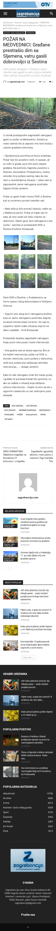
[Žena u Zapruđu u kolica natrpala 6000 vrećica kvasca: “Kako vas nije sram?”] (11, 756)
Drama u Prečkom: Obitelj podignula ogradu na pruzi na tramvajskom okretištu (35, 739)
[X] (23, 90)
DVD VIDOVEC (10, 410)
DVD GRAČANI (17, 406)
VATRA (43, 414)
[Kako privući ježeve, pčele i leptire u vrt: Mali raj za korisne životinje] (10, 630)
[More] (45, 90)
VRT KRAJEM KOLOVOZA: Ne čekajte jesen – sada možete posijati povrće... (35, 684)
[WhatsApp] (37, 90)
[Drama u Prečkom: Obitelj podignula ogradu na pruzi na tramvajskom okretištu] (11, 740)
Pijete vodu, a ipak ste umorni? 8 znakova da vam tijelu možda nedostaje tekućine (36, 613)
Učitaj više (27, 657)
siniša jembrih (31, 414)
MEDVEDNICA (44, 410)
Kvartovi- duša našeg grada (26, 22)
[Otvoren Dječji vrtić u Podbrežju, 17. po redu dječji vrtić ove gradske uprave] (10, 556)
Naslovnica (8, 22)
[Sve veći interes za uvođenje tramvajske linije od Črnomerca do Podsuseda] (11, 771)
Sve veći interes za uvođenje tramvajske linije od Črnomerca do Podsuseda (36, 771)
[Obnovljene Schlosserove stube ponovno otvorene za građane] (10, 542)
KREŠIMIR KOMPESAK (27, 410)
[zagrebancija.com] (5, 81)
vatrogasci (8, 419)
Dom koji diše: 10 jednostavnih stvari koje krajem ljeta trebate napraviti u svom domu (35, 644)
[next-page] (10, 568)
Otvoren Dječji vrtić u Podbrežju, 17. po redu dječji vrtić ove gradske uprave (36, 555)
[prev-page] (5, 568)
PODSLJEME (9, 414)
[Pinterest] (30, 90)
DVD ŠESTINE (31, 406)
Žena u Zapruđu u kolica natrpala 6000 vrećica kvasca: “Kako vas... (37, 755)
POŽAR (20, 414)
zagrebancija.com (17, 81)
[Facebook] (16, 90)
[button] (5, 13)
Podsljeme (31, 33)
